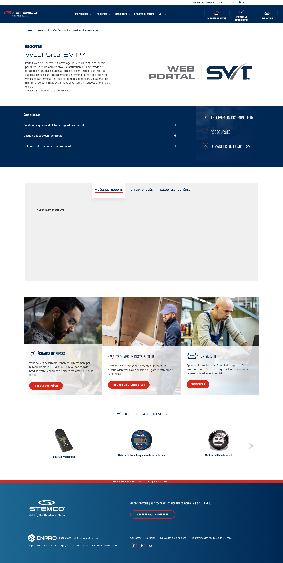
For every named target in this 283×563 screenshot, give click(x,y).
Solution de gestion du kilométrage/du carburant (54, 125)
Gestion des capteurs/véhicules (43, 135)
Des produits (41, 30)
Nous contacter (226, 2)
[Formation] (267, 14)
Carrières (150, 537)
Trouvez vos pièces (46, 385)
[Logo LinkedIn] (142, 546)
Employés (63, 545)
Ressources (221, 132)
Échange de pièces (216, 18)
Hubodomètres (75, 30)
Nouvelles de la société (173, 537)
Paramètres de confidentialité (105, 545)
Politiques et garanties (204, 2)
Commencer (198, 384)
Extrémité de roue (58, 30)
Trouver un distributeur (241, 18)
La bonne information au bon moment (47, 146)
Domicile (30, 30)
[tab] (108, 190)
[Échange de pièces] (216, 14)
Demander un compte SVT (231, 146)
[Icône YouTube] (150, 546)
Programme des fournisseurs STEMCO (212, 537)
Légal (30, 545)
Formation (267, 18)
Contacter (135, 537)
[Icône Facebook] (134, 546)
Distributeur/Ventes (80, 545)
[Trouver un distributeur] (242, 12)
